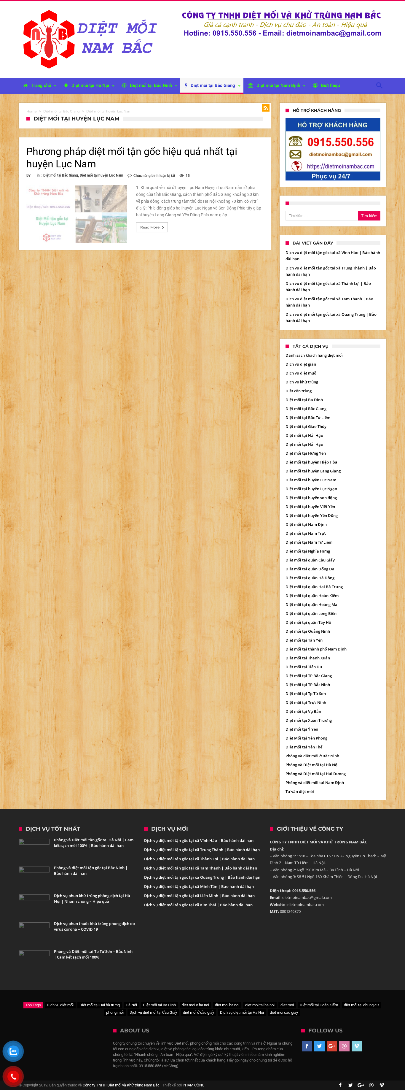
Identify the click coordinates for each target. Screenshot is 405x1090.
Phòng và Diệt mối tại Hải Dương (316, 773)
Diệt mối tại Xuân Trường (309, 720)
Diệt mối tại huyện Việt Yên (310, 506)
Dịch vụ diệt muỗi (302, 373)
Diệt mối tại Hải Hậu (304, 435)
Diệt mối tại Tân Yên (304, 640)
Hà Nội (131, 1005)
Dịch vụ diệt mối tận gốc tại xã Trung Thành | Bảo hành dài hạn (202, 849)
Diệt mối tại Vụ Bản (303, 711)
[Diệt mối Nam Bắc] (92, 10)
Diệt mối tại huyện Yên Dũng (312, 515)
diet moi (287, 1005)
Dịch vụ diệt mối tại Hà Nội (242, 1012)
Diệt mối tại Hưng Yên (306, 453)
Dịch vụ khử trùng (302, 382)
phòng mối (115, 1012)
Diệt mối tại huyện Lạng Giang (313, 471)
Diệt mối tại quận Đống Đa (310, 569)
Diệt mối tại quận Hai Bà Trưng (314, 586)
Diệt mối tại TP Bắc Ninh (308, 684)
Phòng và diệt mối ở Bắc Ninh (312, 756)
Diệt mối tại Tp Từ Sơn (306, 693)
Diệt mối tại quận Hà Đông (310, 577)
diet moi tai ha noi (260, 1005)
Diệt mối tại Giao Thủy (306, 426)
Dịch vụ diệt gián (301, 364)
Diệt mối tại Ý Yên (302, 729)
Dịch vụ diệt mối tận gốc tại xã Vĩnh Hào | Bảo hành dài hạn (198, 840)
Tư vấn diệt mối (300, 791)
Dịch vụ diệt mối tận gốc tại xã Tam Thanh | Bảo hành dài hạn (200, 868)
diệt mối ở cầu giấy (198, 1012)
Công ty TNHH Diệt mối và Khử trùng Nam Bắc (121, 1085)
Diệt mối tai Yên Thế (304, 747)
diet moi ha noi (227, 1005)
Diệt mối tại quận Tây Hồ (308, 622)
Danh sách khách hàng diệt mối (314, 355)
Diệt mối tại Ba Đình (304, 399)
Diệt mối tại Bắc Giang (61, 111)
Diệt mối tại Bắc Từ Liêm (308, 417)
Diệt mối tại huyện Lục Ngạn (311, 488)
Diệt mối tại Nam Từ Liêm (309, 542)
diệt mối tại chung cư (361, 1005)
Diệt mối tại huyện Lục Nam (101, 175)
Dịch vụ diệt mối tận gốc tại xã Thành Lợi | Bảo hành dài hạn (199, 858)
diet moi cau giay (284, 1012)
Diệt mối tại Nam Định (306, 524)
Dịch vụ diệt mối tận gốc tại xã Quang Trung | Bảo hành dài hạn (202, 877)
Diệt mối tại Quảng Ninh (308, 631)
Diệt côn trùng (299, 391)
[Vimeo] (357, 1046)
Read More (150, 227)
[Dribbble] (344, 1046)
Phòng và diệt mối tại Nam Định (315, 782)
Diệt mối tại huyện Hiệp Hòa (311, 462)
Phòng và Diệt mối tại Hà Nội (312, 764)
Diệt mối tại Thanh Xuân (308, 658)
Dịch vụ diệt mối (60, 1005)
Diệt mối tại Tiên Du (304, 666)
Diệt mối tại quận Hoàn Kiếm (312, 595)
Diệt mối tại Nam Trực (306, 533)
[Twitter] (319, 1046)
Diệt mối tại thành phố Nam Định (316, 649)
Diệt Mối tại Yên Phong (306, 738)
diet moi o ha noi (195, 1005)
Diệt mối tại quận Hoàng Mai (312, 604)
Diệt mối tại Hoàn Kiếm (319, 1005)
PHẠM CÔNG (194, 1085)
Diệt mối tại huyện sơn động (311, 497)
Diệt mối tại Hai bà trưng (99, 1005)
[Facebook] (307, 1046)
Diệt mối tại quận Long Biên (311, 613)
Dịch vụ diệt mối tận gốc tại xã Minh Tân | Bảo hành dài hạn (199, 886)
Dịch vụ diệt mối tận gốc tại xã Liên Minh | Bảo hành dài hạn (199, 895)
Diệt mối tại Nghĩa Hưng (308, 551)
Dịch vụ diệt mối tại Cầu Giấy (153, 1012)
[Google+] (332, 1046)
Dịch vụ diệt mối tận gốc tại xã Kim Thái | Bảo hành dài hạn (198, 904)
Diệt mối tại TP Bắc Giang (309, 675)
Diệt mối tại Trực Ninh (306, 702)
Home (31, 111)
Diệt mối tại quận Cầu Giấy (310, 560)
